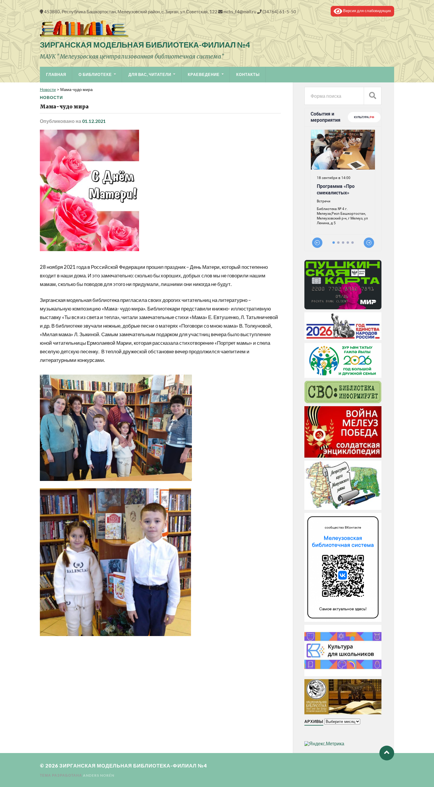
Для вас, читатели (149, 74)
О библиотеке (95, 74)
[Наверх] (386, 753)
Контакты (248, 74)
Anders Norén (98, 775)
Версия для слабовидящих (366, 10)
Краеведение (204, 74)
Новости (51, 97)
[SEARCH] (372, 96)
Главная (56, 74)
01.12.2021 (94, 121)
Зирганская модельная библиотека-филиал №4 (145, 44)
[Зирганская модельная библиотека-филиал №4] (217, 29)
